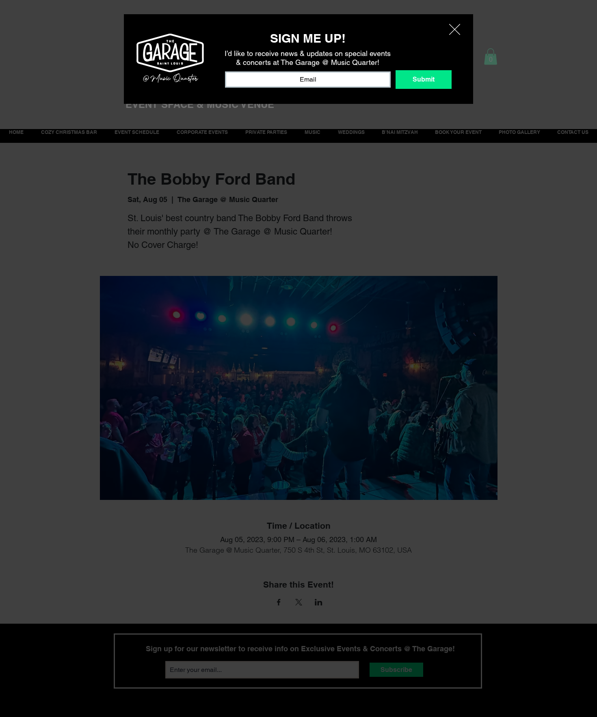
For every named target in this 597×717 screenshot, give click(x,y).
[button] (454, 29)
